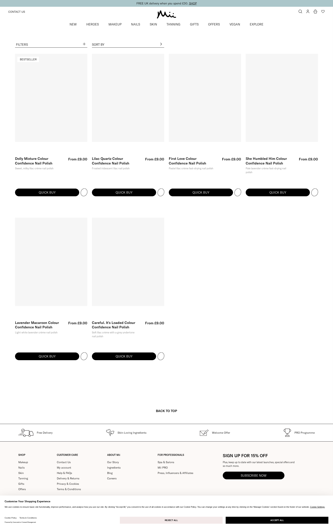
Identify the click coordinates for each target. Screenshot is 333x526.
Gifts (21, 484)
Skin (21, 473)
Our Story (113, 462)
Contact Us (16, 11)
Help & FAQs (64, 473)
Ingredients (114, 467)
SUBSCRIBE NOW (254, 475)
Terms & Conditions (69, 489)
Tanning (23, 478)
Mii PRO (163, 467)
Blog (110, 473)
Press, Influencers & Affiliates (175, 473)
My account (64, 467)
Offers (22, 489)
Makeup (23, 462)
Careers (112, 478)
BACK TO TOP (166, 411)
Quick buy (47, 192)
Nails (21, 467)
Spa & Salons (166, 462)
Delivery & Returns (68, 478)
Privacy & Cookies (68, 484)
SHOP (193, 3)
